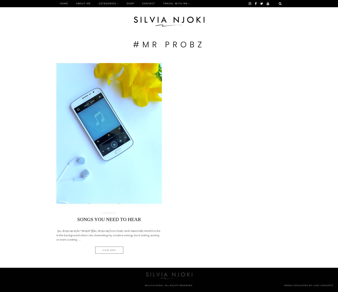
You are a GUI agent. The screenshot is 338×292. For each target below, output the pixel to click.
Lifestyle (109, 213)
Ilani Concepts (323, 285)
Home (64, 3)
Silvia (125, 203)
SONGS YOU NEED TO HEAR (109, 219)
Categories (107, 3)
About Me (83, 3)
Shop (130, 3)
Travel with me (175, 3)
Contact (148, 3)
